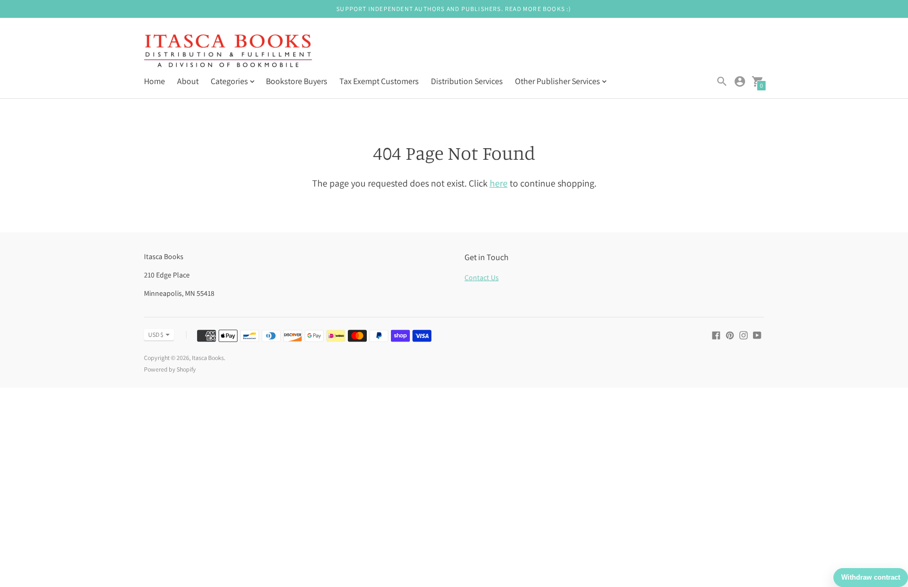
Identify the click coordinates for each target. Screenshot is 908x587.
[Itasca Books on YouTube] (757, 334)
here (499, 183)
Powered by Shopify (170, 369)
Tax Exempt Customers (379, 81)
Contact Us (482, 277)
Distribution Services (467, 81)
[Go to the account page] (740, 81)
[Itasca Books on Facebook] (716, 334)
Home (154, 81)
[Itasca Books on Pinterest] (730, 334)
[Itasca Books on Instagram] (743, 334)
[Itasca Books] (228, 52)
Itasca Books (208, 358)
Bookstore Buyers (296, 81)
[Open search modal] (722, 81)
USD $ (155, 334)
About (188, 81)
